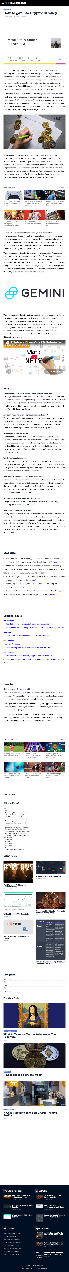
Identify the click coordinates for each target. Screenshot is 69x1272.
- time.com (7, 841)
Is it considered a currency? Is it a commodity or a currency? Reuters (34, 627)
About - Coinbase (12, 644)
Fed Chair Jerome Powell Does (13, 1248)
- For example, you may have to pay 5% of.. (17, 831)
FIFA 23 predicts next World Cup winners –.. (33, 222)
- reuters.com (8, 839)
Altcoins (6, 988)
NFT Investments (15, 3)
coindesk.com (9, 652)
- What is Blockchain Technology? (14, 815)
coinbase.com (9, 640)
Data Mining (7, 991)
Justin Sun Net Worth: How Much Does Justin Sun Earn (53, 1234)
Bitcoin (5, 982)
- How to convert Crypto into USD (14, 849)
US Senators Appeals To (11, 1236)
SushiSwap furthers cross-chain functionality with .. (12, 223)
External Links (8, 837)
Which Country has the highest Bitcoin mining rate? (54, 1244)
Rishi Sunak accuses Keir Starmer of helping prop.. (34, 775)
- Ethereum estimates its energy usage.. (16, 827)
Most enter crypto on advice (12, 1239)
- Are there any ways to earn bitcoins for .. (16, 821)
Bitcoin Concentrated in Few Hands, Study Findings (27, 635)
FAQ (5, 809)
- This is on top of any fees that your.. (15, 829)
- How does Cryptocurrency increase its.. (16, 819)
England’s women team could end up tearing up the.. (55, 203)
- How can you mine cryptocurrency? (15, 823)
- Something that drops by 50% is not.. (15, 833)
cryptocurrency (50, 94)
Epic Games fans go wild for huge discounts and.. (55, 775)
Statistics (6, 825)
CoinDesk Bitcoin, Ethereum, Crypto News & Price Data (28, 655)
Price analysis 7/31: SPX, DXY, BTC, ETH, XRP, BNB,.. (54, 755)
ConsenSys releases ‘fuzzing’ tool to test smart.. (12, 775)
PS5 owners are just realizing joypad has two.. (12, 203)
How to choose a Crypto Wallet (23, 1075)
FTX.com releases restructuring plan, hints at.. (55, 223)
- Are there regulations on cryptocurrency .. (16, 813)
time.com (7, 632)
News (5, 985)
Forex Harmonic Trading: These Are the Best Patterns (54, 1216)
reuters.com (9, 620)
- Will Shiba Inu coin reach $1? (13, 817)
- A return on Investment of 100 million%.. (16, 835)
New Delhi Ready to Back (11, 1245)
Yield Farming (8, 979)
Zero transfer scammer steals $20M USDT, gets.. (34, 203)
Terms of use (27, 1268)
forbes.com (56, 562)
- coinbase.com (8, 843)
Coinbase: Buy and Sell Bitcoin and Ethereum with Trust (29, 647)
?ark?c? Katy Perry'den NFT (12, 1254)
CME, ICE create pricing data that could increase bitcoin (29, 624)
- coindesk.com (8, 845)
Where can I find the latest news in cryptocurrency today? (54, 1197)
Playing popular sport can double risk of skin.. (13, 754)
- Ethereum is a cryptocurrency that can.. (16, 811)
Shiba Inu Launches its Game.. (13, 1233)
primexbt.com (55, 594)
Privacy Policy (41, 1268)
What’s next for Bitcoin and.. (12, 1251)
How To (6, 847)
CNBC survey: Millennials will (12, 1242)
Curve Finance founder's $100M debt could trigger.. (33, 755)
